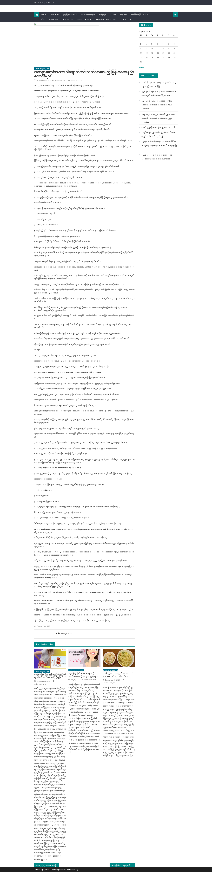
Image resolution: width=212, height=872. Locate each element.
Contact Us (125, 19)
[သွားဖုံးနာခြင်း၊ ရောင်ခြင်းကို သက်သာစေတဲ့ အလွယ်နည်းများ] (84, 658)
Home (43, 15)
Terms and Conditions (105, 19)
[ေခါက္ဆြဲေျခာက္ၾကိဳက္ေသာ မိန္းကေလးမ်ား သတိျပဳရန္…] (119, 658)
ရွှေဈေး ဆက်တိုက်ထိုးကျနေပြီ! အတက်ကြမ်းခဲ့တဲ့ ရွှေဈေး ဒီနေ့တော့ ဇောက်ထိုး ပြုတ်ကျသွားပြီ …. (159, 146)
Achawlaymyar (61, 80)
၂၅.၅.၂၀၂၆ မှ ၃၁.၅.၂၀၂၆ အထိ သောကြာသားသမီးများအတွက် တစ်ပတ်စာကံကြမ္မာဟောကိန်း (156, 105)
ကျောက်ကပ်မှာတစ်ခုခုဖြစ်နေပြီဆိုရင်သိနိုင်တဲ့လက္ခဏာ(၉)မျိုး (50, 676)
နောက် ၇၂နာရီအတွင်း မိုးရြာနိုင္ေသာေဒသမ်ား (159, 127)
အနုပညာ (123, 15)
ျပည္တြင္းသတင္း (70, 15)
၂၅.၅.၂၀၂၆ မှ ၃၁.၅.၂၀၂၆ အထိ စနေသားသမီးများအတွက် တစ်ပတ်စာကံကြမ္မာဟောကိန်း (158, 93)
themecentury (72, 869)
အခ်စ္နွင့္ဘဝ (102, 15)
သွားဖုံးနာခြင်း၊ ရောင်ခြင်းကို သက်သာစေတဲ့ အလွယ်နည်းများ (83, 675)
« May (141, 67)
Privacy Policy (84, 19)
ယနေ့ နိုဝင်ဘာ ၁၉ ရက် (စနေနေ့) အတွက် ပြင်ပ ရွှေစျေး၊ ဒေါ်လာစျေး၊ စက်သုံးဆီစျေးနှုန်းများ (123, 865)
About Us (54, 15)
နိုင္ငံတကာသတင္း (88, 15)
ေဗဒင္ (113, 15)
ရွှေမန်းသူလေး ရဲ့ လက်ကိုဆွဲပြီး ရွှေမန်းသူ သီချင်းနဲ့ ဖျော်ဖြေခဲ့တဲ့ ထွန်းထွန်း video (156, 157)
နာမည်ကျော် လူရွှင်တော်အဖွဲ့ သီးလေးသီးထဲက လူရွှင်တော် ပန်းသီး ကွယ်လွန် (158, 134)
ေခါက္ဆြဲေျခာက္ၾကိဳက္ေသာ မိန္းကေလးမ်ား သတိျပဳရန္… (118, 675)
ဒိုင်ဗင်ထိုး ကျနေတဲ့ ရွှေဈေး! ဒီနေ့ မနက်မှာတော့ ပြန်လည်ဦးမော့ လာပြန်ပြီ (158, 84)
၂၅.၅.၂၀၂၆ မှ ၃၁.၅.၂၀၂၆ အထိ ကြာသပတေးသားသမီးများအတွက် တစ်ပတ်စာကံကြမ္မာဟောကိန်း (158, 118)
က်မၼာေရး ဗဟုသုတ (49, 19)
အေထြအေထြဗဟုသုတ (139, 15)
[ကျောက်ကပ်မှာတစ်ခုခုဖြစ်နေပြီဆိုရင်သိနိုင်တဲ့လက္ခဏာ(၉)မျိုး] (50, 658)
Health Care (68, 19)
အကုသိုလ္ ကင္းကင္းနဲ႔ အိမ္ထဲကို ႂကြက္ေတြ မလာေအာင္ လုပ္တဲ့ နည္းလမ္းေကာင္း (48, 865)
